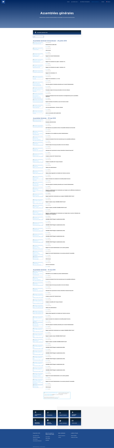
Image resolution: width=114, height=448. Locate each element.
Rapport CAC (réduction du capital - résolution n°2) (55, 67)
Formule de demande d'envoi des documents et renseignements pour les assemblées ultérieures (62, 96)
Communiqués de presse (38, 415)
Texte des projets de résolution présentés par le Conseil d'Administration (59, 84)
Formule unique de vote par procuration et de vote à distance (57, 144)
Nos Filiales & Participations (85, 1)
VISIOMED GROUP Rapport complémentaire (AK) (55, 236)
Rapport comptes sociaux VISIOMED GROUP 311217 (56, 201)
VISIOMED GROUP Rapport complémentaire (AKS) (55, 230)
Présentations (49, 415)
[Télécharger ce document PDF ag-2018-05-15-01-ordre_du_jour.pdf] (38, 387)
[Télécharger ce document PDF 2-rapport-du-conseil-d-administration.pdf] (38, 56)
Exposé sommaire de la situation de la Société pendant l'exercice (58, 178)
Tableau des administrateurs (51, 167)
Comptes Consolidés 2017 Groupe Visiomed (54, 161)
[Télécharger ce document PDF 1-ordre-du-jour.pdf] (38, 49)
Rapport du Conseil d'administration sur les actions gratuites (57, 247)
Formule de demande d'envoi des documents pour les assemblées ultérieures (60, 139)
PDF (47, 46)
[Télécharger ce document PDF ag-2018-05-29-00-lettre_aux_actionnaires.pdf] (38, 264)
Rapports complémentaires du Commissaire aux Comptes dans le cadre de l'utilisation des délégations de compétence (63, 214)
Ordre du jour (48, 50)
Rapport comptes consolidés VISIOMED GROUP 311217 (56, 207)
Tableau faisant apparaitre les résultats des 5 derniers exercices (58, 173)
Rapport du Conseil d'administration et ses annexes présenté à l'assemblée (60, 253)
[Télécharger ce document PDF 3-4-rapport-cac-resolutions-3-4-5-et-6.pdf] (38, 78)
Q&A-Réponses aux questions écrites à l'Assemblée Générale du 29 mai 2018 (60, 127)
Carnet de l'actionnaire (49, 423)
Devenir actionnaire (63, 423)
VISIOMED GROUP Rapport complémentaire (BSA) (55, 219)
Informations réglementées (37, 423)
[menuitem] (108, 2)
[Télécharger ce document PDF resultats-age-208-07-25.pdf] (38, 43)
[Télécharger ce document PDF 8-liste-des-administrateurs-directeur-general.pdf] (38, 107)
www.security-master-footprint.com (48, 395)
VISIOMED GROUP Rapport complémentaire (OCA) (55, 224)
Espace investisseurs (95, 1)
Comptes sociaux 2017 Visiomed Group (53, 156)
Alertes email (74, 423)
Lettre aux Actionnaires (50, 264)
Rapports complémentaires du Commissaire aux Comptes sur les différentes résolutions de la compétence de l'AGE (63, 190)
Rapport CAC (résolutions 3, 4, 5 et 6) (53, 78)
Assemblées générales (74, 415)
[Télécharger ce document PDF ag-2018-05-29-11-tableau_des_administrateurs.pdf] (38, 167)
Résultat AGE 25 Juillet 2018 (51, 44)
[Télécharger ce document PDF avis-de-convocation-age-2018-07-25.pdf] (38, 113)
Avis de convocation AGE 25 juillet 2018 (53, 113)
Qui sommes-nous (74, 1)
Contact (102, 1)
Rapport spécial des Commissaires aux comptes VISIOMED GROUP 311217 (60, 196)
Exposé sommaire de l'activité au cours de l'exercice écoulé (57, 101)
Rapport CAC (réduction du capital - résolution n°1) (55, 61)
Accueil (68, 1)
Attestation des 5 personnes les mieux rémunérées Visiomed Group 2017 (59, 150)
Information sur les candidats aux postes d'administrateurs (57, 133)
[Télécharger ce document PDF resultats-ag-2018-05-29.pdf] (38, 121)
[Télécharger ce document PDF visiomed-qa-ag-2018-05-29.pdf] (38, 126)
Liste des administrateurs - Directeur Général (54, 107)
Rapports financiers (63, 415)
